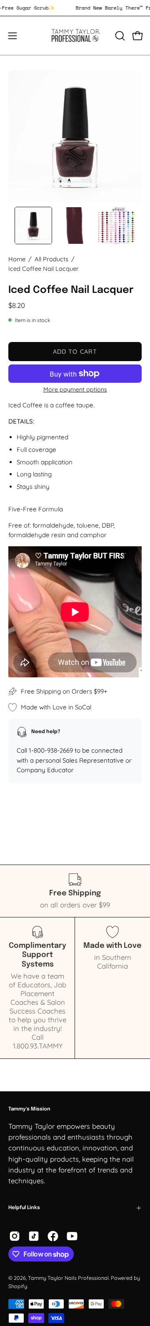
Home (16, 259)
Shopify (17, 1286)
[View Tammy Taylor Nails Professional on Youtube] (72, 1236)
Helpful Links (24, 1207)
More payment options (75, 389)
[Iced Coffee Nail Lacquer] (33, 225)
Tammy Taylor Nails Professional (68, 1277)
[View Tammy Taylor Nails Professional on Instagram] (14, 1236)
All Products (51, 259)
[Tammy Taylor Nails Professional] (75, 35)
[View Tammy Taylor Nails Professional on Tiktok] (34, 1236)
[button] (119, 36)
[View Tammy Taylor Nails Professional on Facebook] (53, 1236)
